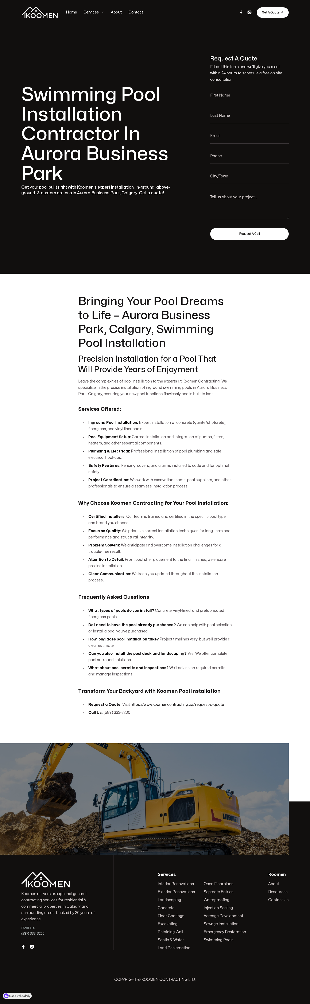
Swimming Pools (218, 940)
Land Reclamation (174, 948)
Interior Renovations (176, 884)
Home (71, 12)
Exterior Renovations (176, 892)
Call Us (257, 796)
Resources (278, 892)
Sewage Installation (221, 924)
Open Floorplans (218, 884)
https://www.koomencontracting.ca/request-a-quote (177, 704)
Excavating (168, 924)
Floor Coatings (171, 916)
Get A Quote (272, 12)
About (116, 12)
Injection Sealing (218, 908)
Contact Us (278, 900)
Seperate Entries (218, 892)
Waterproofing (216, 900)
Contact (135, 12)
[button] (94, 12)
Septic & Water (171, 940)
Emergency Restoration (225, 932)
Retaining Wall (170, 932)
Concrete (166, 908)
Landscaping (169, 900)
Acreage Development (223, 916)
